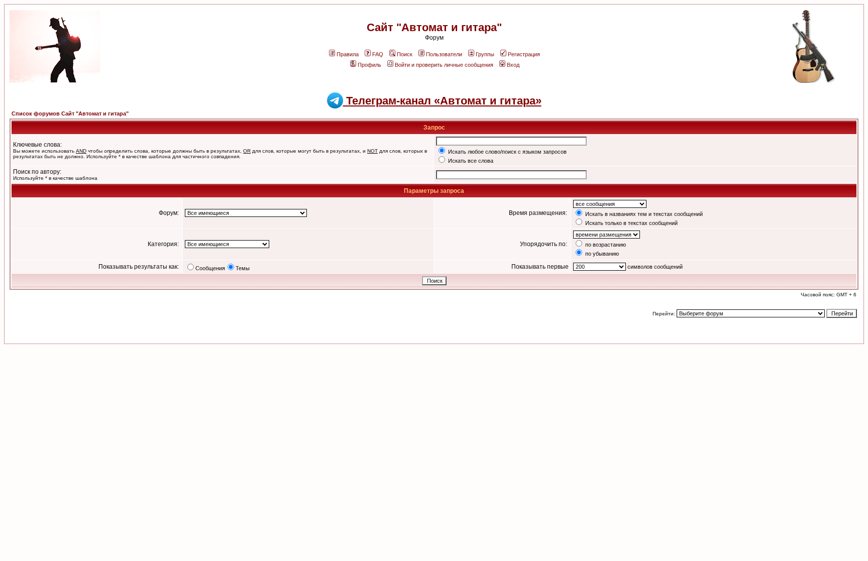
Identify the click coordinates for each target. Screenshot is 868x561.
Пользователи (444, 54)
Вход (513, 65)
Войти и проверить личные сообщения (444, 65)
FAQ (377, 54)
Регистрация (524, 54)
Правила (348, 54)
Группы (485, 54)
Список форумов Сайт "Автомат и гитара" (70, 113)
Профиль (369, 65)
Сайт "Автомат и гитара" (434, 27)
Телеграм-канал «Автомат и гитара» (442, 100)
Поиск (404, 54)
